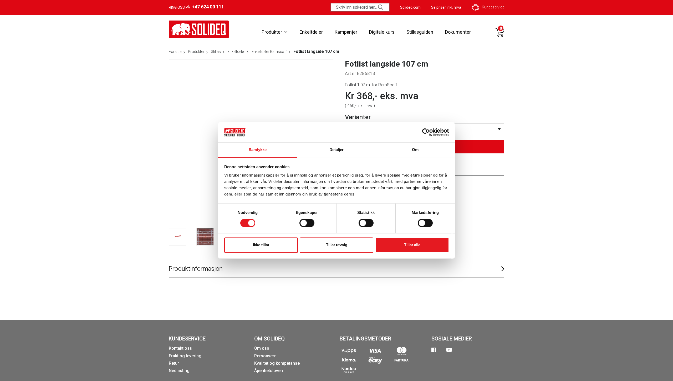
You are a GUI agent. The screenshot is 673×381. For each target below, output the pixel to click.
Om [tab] (415, 149)
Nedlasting (179, 370)
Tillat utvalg (336, 245)
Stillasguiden (419, 32)
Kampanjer (346, 32)
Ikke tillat (261, 245)
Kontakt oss (180, 348)
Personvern (265, 355)
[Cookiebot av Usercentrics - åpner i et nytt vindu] (426, 132)
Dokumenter (458, 32)
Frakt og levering (185, 355)
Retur (174, 363)
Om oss (261, 348)
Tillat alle (412, 245)
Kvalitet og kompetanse (277, 363)
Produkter (272, 32)
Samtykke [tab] (258, 149)
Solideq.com (410, 7)
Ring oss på (196, 6)
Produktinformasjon (196, 268)
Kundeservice (493, 7)
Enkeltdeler (311, 32)
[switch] (306, 223)
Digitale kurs (382, 32)
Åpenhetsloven (268, 370)
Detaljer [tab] (336, 149)
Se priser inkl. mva (446, 7)
